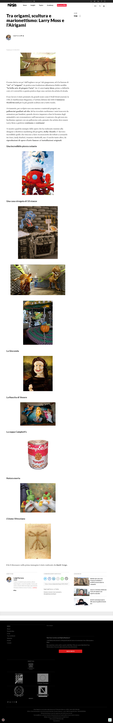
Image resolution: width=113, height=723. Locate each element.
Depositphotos (56, 720)
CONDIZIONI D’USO (56, 717)
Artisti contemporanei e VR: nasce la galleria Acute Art (98, 601)
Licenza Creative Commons (73, 715)
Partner (9, 640)
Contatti (9, 643)
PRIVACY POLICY (47, 717)
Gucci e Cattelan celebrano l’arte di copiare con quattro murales (98, 591)
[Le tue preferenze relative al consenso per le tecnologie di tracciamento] (110, 720)
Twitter (57, 589)
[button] (80, 16)
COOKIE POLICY (65, 717)
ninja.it (51, 625)
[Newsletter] (95, 5)
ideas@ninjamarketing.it (50, 594)
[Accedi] (104, 5)
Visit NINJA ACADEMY (27, 1)
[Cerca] (100, 5)
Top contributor (11, 636)
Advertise (9, 638)
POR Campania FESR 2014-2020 (56, 718)
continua (34, 587)
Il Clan (8, 633)
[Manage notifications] (3, 719)
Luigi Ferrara (19, 578)
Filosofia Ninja (10, 631)
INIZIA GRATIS (70, 651)
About (8, 629)
